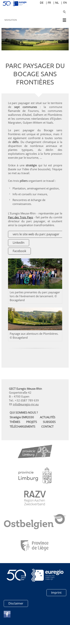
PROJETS (31, 422)
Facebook (19, 251)
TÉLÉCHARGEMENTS (22, 426)
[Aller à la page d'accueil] (35, 3)
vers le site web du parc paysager (36, 234)
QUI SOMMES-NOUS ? (24, 412)
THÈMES (15, 422)
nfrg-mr (24, 404)
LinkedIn (18, 243)
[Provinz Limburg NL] (35, 475)
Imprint (56, 593)
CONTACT (47, 426)
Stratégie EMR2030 (22, 417)
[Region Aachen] (35, 498)
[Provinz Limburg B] (35, 452)
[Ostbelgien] (35, 522)
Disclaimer (15, 603)
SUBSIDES (49, 422)
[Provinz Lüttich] (35, 546)
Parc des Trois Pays (20, 217)
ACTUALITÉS (47, 417)
